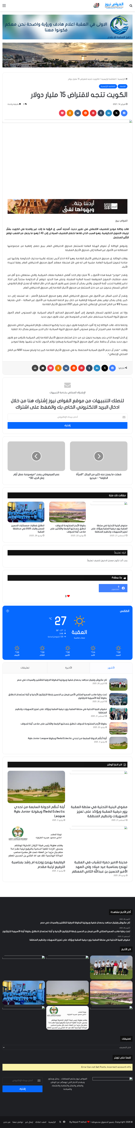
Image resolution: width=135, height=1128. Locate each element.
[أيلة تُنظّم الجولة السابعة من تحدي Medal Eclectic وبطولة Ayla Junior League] (118, 743)
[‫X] (116, 113)
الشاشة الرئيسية (108, 79)
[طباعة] (35, 368)
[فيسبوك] (124, 113)
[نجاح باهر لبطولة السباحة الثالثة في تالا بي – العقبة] (23, 1018)
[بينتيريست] (93, 113)
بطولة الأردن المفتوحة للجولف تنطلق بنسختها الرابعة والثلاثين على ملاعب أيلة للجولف (68, 528)
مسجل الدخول (107, 560)
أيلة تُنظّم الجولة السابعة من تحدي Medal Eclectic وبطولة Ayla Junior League (67, 738)
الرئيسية (121, 79)
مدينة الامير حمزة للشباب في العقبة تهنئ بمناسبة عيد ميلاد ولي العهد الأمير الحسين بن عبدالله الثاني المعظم (99, 867)
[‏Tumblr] (101, 113)
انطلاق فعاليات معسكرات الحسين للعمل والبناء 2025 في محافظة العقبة (27, 528)
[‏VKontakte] (77, 113)
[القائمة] (4, 7)
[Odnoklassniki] (70, 113)
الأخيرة (68, 667)
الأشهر (111, 667)
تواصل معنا (18, 1122)
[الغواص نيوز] (108, 5)
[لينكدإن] (108, 113)
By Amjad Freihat (78, 1122)
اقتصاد (123, 86)
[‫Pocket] (62, 113)
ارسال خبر (29, 1122)
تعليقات (25, 667)
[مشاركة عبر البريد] (43, 368)
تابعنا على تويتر (122, 1057)
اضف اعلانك (40, 1122)
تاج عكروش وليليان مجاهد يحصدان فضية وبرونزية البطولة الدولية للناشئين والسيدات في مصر (62, 680)
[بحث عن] (131, 7)
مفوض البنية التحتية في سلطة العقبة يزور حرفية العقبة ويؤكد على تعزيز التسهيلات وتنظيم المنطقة (109, 528)
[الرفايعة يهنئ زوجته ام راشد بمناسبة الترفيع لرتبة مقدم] (36, 842)
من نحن (6, 1122)
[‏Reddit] (85, 113)
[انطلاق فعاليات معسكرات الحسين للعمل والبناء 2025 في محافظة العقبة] (26, 512)
